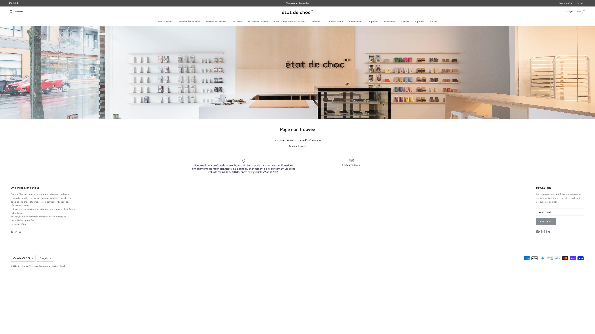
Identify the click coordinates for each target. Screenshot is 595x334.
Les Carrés (237, 21)
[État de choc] (297, 12)
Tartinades (317, 21)
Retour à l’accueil (297, 146)
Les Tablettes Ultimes (258, 21)
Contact (405, 21)
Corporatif (372, 21)
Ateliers (434, 21)
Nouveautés (389, 21)
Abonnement (355, 21)
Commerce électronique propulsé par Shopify (47, 266)
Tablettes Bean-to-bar (216, 21)
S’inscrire (546, 221)
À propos (419, 21)
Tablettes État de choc (189, 21)
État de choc (23, 266)
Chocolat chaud (335, 21)
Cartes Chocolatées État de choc (290, 21)
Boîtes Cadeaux (165, 21)
